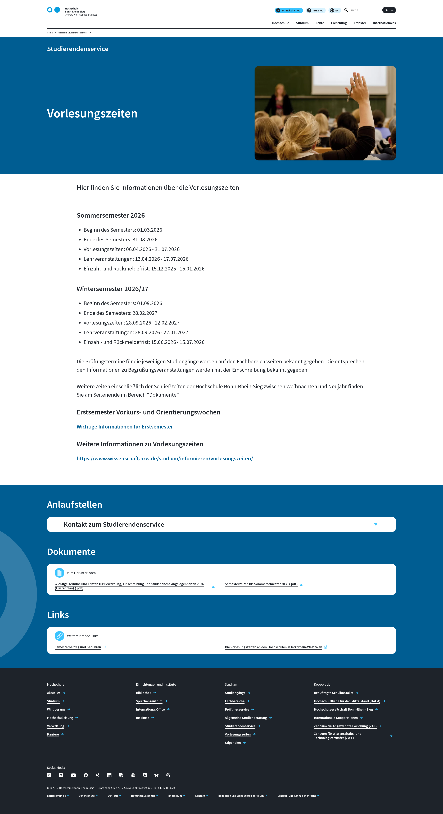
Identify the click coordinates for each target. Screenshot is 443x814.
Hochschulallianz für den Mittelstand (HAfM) (347, 701)
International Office (150, 709)
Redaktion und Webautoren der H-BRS (241, 795)
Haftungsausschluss (143, 795)
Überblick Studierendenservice (73, 32)
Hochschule (280, 23)
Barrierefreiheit (56, 795)
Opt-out (113, 795)
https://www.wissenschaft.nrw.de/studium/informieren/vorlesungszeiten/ (165, 458)
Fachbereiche (235, 701)
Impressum (175, 795)
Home (50, 32)
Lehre (320, 23)
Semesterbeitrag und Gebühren (78, 647)
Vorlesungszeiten (238, 734)
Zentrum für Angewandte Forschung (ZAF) (345, 726)
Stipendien (233, 743)
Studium (302, 23)
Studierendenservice (240, 726)
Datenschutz (87, 795)
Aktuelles (54, 693)
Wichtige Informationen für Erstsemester (125, 426)
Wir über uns (56, 709)
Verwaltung (55, 726)
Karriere (53, 734)
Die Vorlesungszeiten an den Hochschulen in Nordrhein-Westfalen (273, 647)
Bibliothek (143, 693)
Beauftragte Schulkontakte (334, 693)
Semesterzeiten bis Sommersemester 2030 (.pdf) (261, 584)
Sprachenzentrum (149, 701)
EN (336, 10)
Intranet (318, 10)
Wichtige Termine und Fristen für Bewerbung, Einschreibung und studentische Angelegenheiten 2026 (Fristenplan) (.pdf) (129, 586)
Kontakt (200, 795)
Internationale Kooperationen (336, 718)
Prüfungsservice (237, 709)
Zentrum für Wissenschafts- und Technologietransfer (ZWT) (337, 736)
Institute (142, 718)
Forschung (339, 23)
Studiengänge (235, 693)
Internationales (384, 23)
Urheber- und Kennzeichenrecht (297, 795)
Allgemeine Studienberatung (246, 718)
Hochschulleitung (60, 718)
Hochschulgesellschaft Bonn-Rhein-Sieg (343, 709)
